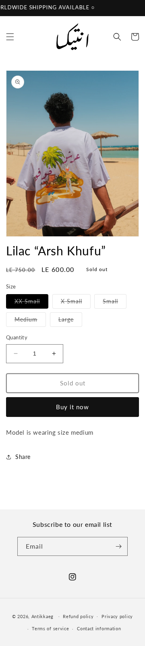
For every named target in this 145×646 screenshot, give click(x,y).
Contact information (99, 628)
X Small (76, 303)
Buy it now (72, 406)
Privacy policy (117, 616)
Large (70, 321)
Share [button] (23, 456)
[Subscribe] (118, 546)
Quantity (16, 337)
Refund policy (78, 616)
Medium (30, 321)
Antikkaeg (42, 616)
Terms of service (50, 628)
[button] (10, 37)
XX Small (31, 303)
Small (114, 303)
